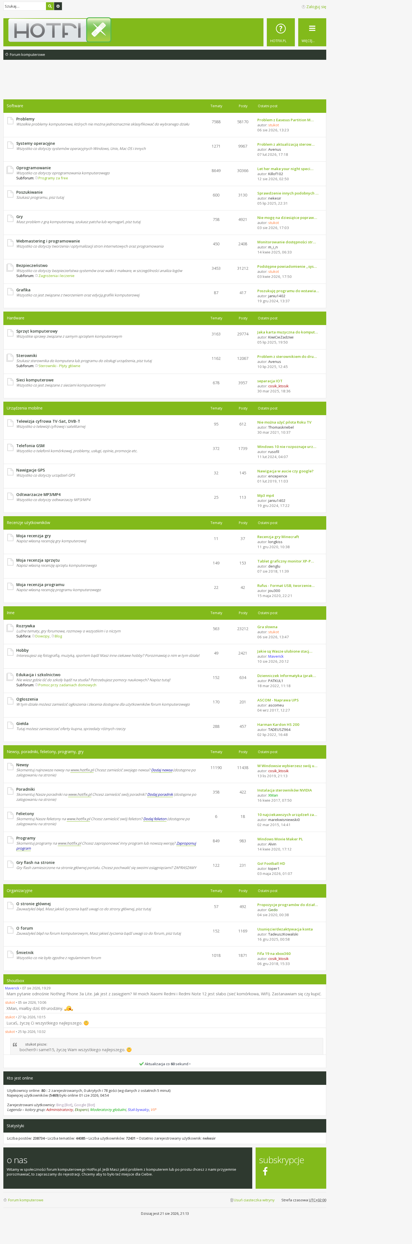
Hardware (15, 318)
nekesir (209, 1138)
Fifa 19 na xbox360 (274, 953)
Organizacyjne (20, 890)
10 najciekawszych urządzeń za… (287, 814)
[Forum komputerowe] (166, 29)
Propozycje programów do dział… (287, 904)
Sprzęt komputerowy (36, 331)
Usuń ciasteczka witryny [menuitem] (254, 1199)
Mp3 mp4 (265, 495)
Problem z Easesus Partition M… (285, 119)
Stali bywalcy (138, 1109)
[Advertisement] (165, 84)
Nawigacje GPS (30, 470)
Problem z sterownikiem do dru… (287, 356)
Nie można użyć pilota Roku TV (284, 422)
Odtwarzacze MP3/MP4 (38, 494)
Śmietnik (25, 952)
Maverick (12, 988)
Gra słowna (267, 626)
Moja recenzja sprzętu (38, 560)
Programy (25, 838)
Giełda (22, 723)
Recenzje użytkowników (28, 522)
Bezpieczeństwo (32, 265)
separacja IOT (270, 380)
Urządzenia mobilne (25, 408)
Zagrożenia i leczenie (56, 275)
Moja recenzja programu (40, 584)
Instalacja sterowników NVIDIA (284, 790)
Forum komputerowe (25, 1199)
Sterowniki (26, 355)
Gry (19, 216)
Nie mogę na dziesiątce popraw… (287, 217)
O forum (24, 928)
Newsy (22, 764)
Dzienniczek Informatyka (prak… (286, 675)
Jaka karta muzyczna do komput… (287, 332)
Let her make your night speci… (285, 168)
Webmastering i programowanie (48, 241)
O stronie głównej (33, 903)
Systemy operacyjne (35, 143)
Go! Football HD (271, 863)
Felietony (25, 813)
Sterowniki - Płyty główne (59, 365)
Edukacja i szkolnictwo (38, 674)
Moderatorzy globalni (108, 1109)
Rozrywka (25, 625)
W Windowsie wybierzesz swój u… (287, 765)
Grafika (23, 289)
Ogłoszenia (27, 699)
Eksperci (81, 1109)
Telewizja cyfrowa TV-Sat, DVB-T (48, 421)
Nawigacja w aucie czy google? (285, 471)
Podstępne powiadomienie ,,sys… (287, 266)
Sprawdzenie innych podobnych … (287, 193)
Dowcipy (42, 636)
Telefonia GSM (30, 445)
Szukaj (50, 6)
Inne (11, 612)
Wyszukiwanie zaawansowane (58, 6)
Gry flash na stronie (35, 862)
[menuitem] (281, 32)
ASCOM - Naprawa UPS (278, 700)
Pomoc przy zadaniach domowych (67, 684)
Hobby (22, 650)
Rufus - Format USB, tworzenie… (285, 585)
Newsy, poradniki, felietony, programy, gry (45, 751)
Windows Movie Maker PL (280, 838)
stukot (10, 1002)
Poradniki (25, 789)
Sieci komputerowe (35, 380)
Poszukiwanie (29, 192)
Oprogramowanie (33, 167)
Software (15, 105)
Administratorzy (59, 1109)
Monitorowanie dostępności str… (286, 241)
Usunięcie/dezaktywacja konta (285, 929)
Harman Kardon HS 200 (278, 724)
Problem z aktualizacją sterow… (285, 144)
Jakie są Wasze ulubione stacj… (284, 651)
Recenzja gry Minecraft (278, 536)
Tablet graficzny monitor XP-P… (285, 561)
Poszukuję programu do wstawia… (288, 290)
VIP (153, 1109)
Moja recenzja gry (33, 535)
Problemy (25, 119)
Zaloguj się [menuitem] (316, 6)
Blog (58, 636)
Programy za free (53, 177)
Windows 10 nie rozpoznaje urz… (286, 446)
